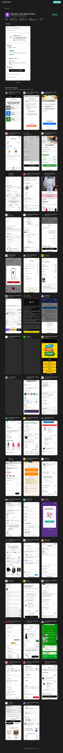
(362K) (36, 19)
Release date (22, 18)
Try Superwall (57, 2)
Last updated (12, 18)
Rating (30, 18)
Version (6, 18)
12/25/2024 (18, 82)
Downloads (42, 18)
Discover (7, 8)
